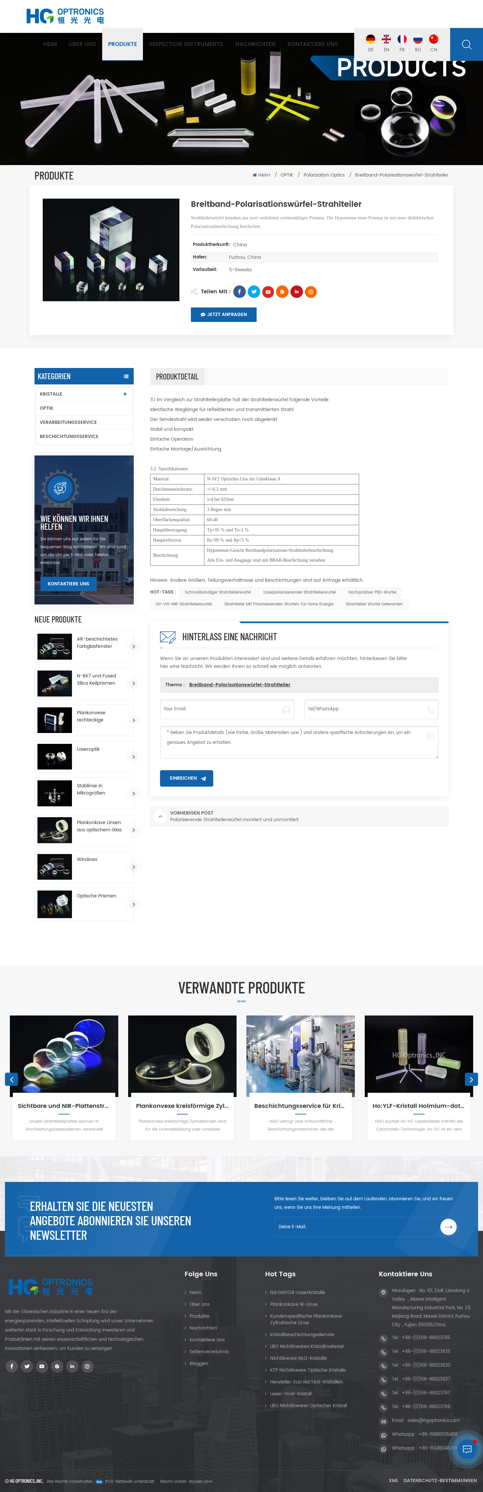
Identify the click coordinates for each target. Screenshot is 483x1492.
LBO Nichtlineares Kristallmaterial (306, 1346)
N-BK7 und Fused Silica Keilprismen (96, 680)
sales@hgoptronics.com (433, 1420)
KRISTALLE (51, 394)
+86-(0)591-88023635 (426, 1351)
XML (393, 1480)
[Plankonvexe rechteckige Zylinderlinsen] (54, 720)
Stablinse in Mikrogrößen (91, 789)
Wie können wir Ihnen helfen (74, 522)
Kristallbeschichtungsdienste (302, 1334)
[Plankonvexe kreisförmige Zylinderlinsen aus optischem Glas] (88, 1056)
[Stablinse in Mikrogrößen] (54, 793)
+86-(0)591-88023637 (426, 1379)
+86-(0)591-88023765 (426, 1337)
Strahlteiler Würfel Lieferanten (374, 604)
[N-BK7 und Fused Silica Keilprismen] (54, 684)
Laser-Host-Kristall (290, 1394)
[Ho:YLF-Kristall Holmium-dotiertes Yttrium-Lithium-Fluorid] (325, 1056)
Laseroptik (88, 749)
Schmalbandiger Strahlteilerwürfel (218, 592)
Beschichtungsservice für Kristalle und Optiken (207, 1106)
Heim (50, 44)
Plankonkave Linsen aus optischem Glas (99, 826)
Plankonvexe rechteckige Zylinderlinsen (92, 716)
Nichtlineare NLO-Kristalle (298, 1358)
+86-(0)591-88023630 (426, 1365)
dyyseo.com (201, 1482)
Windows (87, 859)
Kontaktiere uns (313, 44)
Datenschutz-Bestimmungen (440, 1480)
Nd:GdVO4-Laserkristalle (297, 1292)
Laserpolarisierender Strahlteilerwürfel (300, 592)
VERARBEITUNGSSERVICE (68, 422)
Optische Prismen (96, 896)
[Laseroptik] (54, 757)
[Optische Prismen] (54, 904)
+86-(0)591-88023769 (426, 1407)
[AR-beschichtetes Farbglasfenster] (54, 647)
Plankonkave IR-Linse (294, 1304)
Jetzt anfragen (227, 314)
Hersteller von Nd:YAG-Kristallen (306, 1382)
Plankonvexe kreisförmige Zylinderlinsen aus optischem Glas (88, 1106)
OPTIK (287, 175)
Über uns (82, 44)
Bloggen (199, 1363)
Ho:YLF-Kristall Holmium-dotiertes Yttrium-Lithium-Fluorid (325, 1106)
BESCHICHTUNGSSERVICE (69, 436)
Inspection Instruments (186, 44)
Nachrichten (255, 44)
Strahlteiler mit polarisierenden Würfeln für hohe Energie (279, 604)
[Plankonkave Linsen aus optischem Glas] (54, 830)
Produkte (122, 44)
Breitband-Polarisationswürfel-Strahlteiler (239, 685)
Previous (11, 1079)
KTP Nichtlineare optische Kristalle (308, 1370)
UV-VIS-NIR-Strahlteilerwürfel (184, 604)
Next (471, 1079)
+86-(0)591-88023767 (426, 1393)
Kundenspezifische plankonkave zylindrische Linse (306, 1319)
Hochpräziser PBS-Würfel (372, 592)
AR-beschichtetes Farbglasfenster (97, 643)
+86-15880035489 (438, 1434)
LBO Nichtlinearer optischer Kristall (308, 1405)
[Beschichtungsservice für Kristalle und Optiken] (207, 1056)
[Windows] (54, 867)
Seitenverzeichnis (209, 1352)
